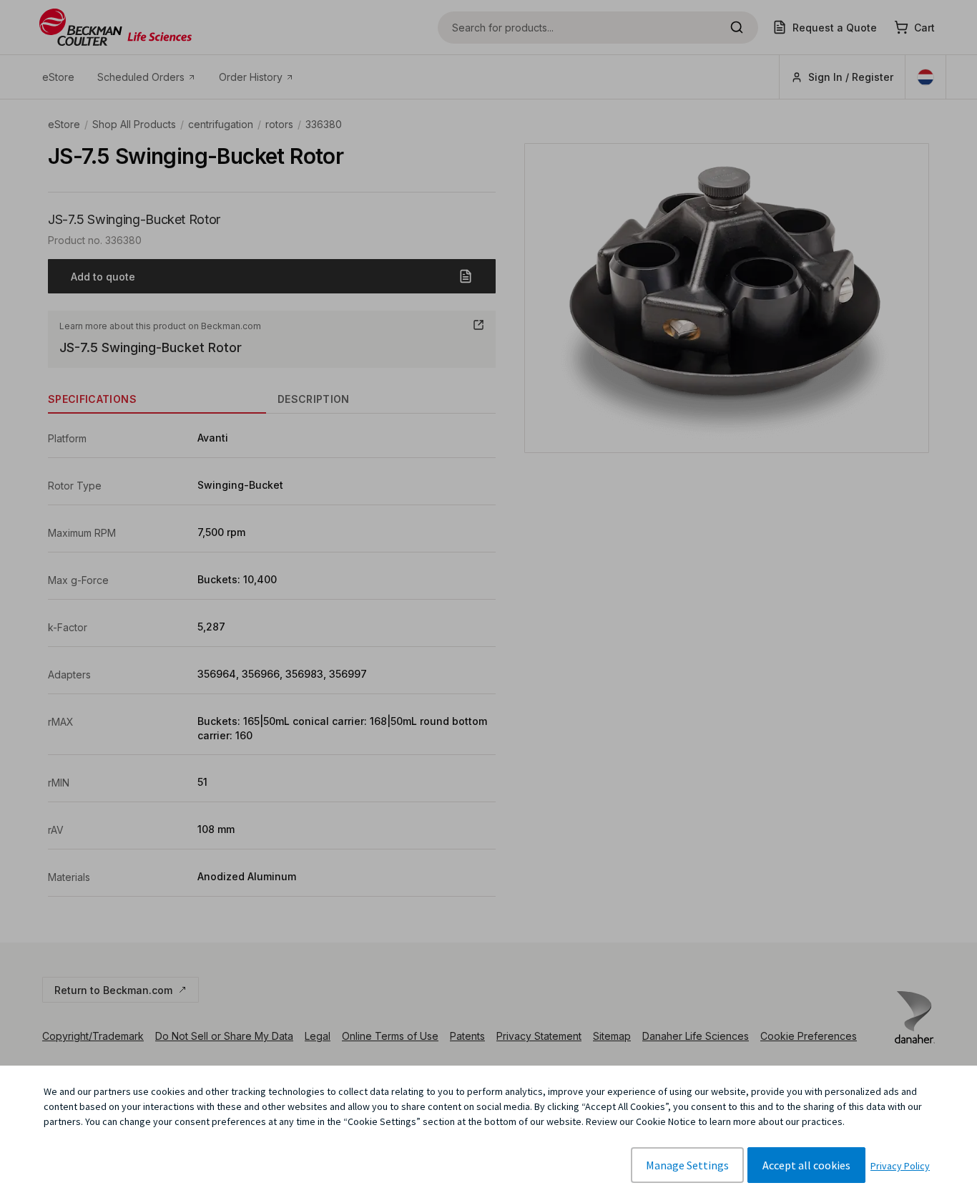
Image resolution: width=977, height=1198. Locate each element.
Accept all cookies (806, 1165)
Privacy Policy (900, 1165)
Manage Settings (687, 1165)
